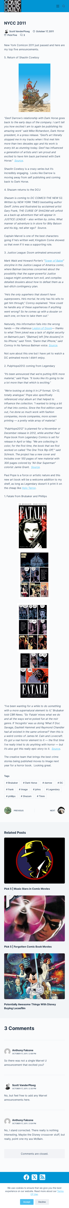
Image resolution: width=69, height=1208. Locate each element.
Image (23, 789)
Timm (41, 796)
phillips (11, 796)
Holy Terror (29, 488)
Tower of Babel (54, 260)
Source (18, 160)
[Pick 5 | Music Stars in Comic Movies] (34, 861)
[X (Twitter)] (34, 1177)
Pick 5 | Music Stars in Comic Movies (27, 888)
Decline (42, 1202)
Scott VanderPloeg (24, 1085)
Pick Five (12, 35)
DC (60, 782)
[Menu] (57, 6)
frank (10, 789)
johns (37, 789)
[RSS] (42, 1177)
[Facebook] (26, 1177)
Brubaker (12, 782)
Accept (26, 1202)
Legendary (53, 789)
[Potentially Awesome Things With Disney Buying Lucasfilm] (34, 976)
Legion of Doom (42, 328)
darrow (47, 782)
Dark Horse (30, 782)
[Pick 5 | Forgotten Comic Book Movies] (34, 918)
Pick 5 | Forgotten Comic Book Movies (28, 946)
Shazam (26, 796)
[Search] (63, 6)
